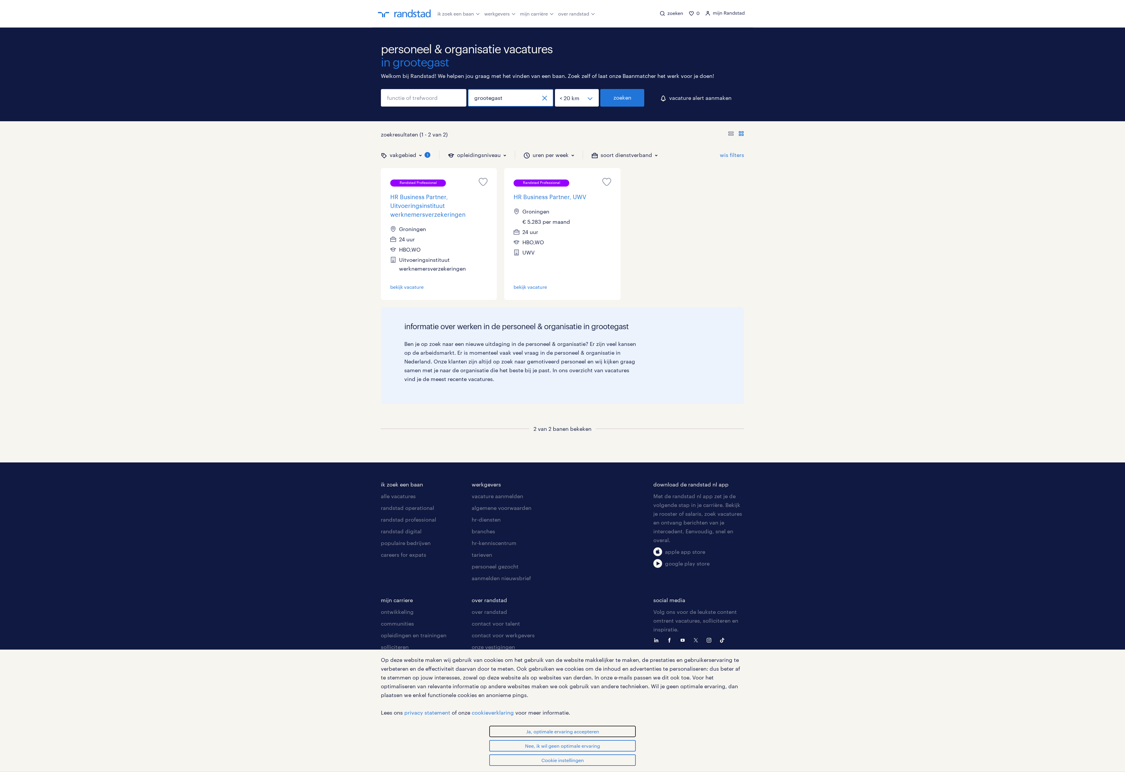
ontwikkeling (397, 612)
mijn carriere (397, 600)
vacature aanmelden (497, 496)
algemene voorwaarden (501, 508)
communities (397, 623)
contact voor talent (496, 623)
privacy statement (427, 712)
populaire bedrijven (406, 543)
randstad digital (401, 531)
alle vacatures (398, 496)
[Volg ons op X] (697, 640)
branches (483, 531)
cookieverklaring (493, 712)
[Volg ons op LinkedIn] (657, 640)
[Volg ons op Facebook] (671, 640)
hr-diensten (486, 519)
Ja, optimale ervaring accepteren (562, 731)
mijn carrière (534, 13)
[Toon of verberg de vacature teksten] (736, 134)
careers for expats (403, 554)
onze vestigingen (493, 647)
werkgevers (497, 13)
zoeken (622, 97)
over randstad (573, 13)
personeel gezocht (495, 566)
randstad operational (407, 508)
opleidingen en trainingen (413, 635)
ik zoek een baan (455, 13)
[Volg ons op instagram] (710, 640)
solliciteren (395, 647)
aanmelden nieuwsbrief (501, 578)
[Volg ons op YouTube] (684, 640)
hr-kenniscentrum (494, 543)
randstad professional (408, 519)
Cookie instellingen (562, 760)
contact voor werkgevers (503, 635)
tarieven (482, 554)
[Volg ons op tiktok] (723, 640)
